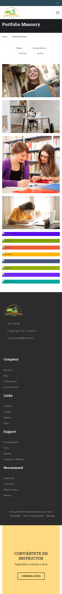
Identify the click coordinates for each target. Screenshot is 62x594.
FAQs (6, 423)
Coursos (8, 406)
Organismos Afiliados (14, 459)
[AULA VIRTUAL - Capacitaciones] (11, 12)
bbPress (7, 495)
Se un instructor (11, 387)
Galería (7, 417)
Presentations (39, 48)
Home (4, 37)
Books (40, 53)
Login (57, 3)
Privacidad (15, 516)
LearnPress (9, 484)
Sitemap (50, 516)
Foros (6, 448)
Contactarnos (10, 381)
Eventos (7, 412)
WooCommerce (11, 489)
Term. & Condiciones (33, 516)
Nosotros (8, 370)
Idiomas (7, 453)
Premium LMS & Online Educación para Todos (31, 512)
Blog (6, 375)
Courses (23, 53)
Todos (19, 48)
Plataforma (9, 478)
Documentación (11, 442)
